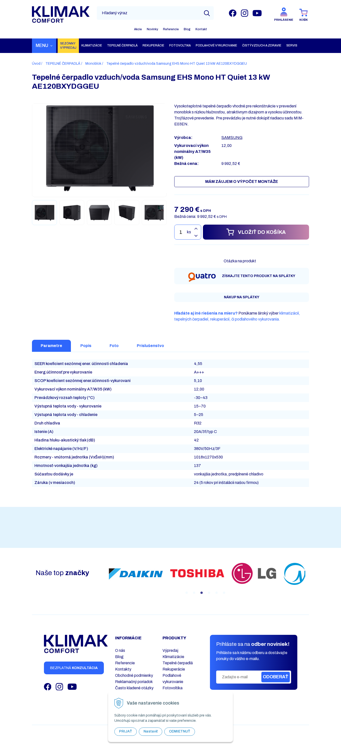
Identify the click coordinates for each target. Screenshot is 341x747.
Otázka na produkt (240, 261)
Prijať (125, 731)
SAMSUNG (231, 137)
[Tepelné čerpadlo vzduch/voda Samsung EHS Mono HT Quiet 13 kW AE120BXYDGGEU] (99, 148)
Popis (85, 346)
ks (189, 232)
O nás (120, 650)
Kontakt (201, 29)
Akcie (138, 29)
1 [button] (186, 592)
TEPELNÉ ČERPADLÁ (122, 45)
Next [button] (309, 579)
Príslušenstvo (150, 346)
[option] (142, 574)
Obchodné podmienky (134, 675)
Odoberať (275, 676)
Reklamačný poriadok (134, 682)
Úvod (36, 63)
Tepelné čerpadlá (178, 663)
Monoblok (93, 63)
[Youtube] (257, 13)
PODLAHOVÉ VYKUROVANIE (216, 45)
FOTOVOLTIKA (180, 45)
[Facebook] (232, 13)
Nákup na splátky (241, 297)
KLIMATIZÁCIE (91, 45)
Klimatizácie (173, 657)
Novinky (152, 29)
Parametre (51, 346)
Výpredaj (170, 650)
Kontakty (123, 669)
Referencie (171, 29)
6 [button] (223, 592)
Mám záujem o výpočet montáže (241, 181)
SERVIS (291, 45)
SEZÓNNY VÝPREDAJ (68, 45)
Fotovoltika (172, 688)
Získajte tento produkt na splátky (258, 276)
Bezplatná (74, 668)
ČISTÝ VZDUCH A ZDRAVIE (261, 45)
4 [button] (208, 592)
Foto (114, 346)
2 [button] (193, 592)
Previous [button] (101, 579)
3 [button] (201, 592)
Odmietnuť (179, 731)
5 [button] (216, 592)
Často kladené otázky (134, 688)
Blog (187, 29)
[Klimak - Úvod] (60, 14)
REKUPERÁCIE (153, 45)
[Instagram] (244, 13)
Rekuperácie (174, 669)
